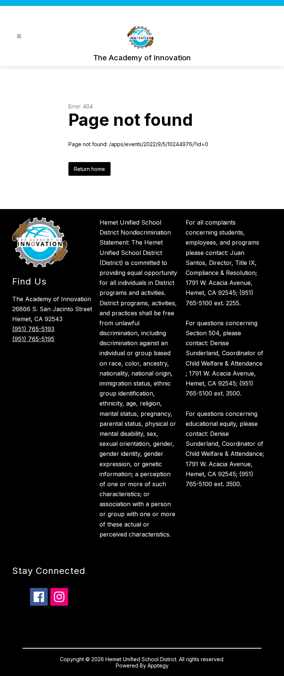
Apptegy (158, 665)
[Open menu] (19, 36)
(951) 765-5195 (33, 339)
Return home (89, 169)
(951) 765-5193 (33, 329)
